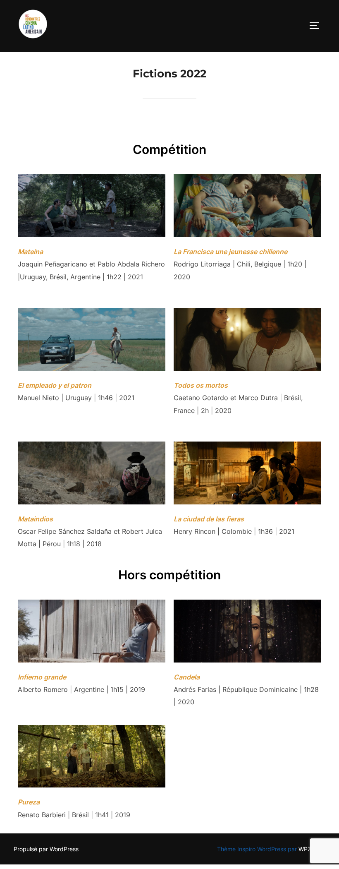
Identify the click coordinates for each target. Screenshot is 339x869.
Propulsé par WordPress (46, 848)
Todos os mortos (201, 385)
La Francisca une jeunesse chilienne (230, 251)
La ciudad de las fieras (209, 519)
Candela (187, 677)
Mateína (30, 251)
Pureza (29, 802)
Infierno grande (42, 677)
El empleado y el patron (54, 385)
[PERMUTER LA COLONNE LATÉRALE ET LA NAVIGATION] (317, 26)
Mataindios (35, 519)
